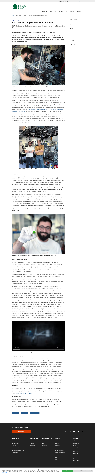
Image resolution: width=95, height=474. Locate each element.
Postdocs (32, 443)
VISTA (40, 1)
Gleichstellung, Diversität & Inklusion (78, 448)
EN (70, 1)
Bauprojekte (57, 445)
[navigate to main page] (19, 6)
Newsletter (72, 33)
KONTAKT (74, 1)
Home (13, 15)
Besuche (56, 457)
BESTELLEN (21, 431)
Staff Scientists (15, 443)
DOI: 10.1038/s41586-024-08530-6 (24, 393)
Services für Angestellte (60, 452)
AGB (82, 471)
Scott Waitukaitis (34, 413)
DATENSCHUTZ (77, 471)
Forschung (44, 11)
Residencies (75, 453)
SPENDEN (22, 1)
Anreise (56, 440)
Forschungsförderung (16, 447)
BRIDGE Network (76, 460)
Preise (74, 445)
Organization (76, 443)
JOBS (18, 1)
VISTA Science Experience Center (34, 448)
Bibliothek (14, 445)
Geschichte (75, 451)
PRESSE (14, 1)
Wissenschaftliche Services (18, 440)
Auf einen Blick (76, 440)
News (25, 15)
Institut (79, 11)
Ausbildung (53, 11)
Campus (72, 11)
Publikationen (15, 452)
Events (71, 28)
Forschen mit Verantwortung (18, 450)
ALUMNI (27, 1)
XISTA (44, 1)
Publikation (24, 413)
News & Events (63, 11)
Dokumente (75, 462)
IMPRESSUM (70, 471)
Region (56, 459)
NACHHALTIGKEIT (34, 1)
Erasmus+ (57, 454)
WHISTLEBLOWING (60, 471)
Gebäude (57, 443)
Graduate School (33, 440)
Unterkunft (57, 447)
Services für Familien (59, 450)
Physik (15, 413)
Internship (32, 445)
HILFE (66, 471)
